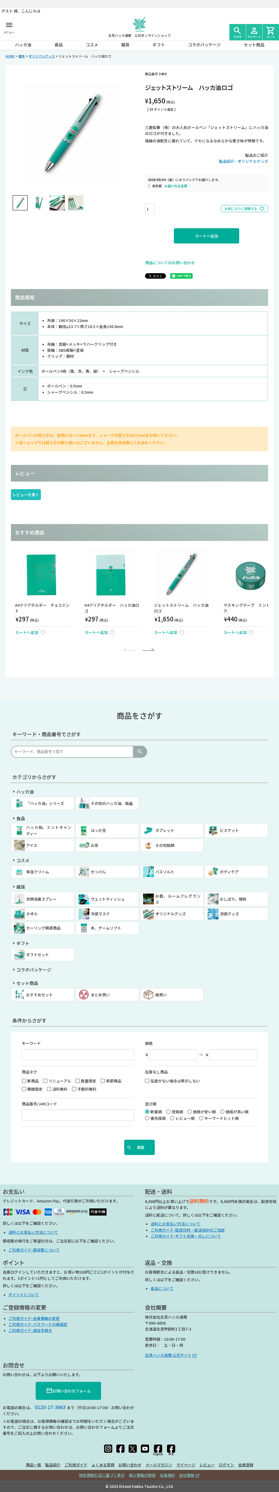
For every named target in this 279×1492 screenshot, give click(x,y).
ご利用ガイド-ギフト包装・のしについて (186, 1236)
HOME (9, 56)
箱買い (161, 994)
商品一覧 (33, 1464)
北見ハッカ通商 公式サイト (168, 1355)
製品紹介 (52, 1464)
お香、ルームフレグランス (178, 899)
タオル (32, 913)
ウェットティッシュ (108, 899)
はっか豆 (98, 830)
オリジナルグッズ (42, 56)
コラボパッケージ (204, 44)
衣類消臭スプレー (41, 899)
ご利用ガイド (76, 1464)
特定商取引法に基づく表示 (102, 1475)
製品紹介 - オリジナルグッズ (243, 161)
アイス (31, 845)
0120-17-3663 (50, 1406)
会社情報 (186, 1475)
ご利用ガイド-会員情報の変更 (34, 1318)
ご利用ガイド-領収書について (34, 1250)
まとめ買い (100, 994)
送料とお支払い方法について (33, 1232)
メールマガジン (158, 1464)
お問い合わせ (130, 1464)
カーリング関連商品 (43, 928)
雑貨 (125, 44)
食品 (58, 44)
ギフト (159, 44)
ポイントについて (23, 1294)
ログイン (226, 1464)
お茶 (94, 845)
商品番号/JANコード (39, 1103)
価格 (149, 1043)
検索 (140, 752)
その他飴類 (164, 845)
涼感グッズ (229, 913)
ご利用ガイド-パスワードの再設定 (37, 1324)
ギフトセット (37, 954)
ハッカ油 (23, 44)
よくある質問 (103, 1464)
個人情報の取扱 (142, 1475)
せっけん (98, 871)
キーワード (31, 1043)
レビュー (207, 1464)
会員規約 (167, 1475)
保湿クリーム (37, 871)
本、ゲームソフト (106, 928)
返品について (162, 1288)
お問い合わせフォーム (68, 1391)
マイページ (185, 1464)
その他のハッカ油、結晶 (112, 803)
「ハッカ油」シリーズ (45, 803)
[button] (130, 649)
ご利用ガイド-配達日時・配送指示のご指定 (188, 1230)
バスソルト (164, 871)
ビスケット (229, 830)
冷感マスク (100, 913)
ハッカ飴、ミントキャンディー (48, 830)
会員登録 (245, 1464)
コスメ (92, 44)
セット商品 (254, 44)
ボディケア (229, 871)
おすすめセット (39, 994)
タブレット (164, 830)
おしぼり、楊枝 (233, 899)
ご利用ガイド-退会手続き (30, 1330)
